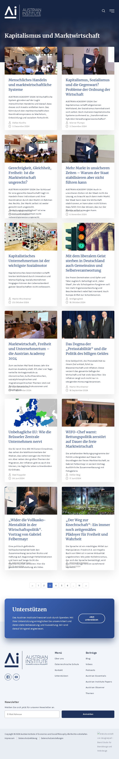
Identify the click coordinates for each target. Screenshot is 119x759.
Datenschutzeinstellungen (52, 738)
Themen (90, 693)
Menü (58, 652)
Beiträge (91, 652)
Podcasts (90, 670)
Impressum (10, 738)
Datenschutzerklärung (27, 738)
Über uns (59, 658)
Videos (89, 664)
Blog (88, 658)
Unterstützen (61, 675)
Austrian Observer (95, 687)
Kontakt (59, 670)
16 (79, 585)
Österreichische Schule (67, 664)
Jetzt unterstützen (91, 618)
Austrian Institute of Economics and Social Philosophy (43, 734)
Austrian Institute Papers (99, 681)
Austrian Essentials (96, 675)
